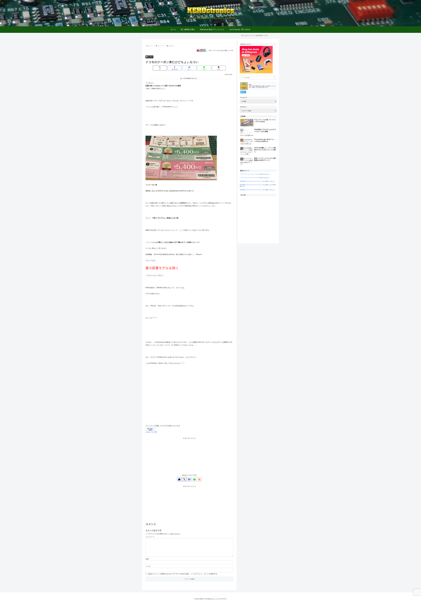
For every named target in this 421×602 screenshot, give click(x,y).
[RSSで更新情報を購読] (199, 479)
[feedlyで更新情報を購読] (194, 479)
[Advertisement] (189, 455)
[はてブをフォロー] (189, 479)
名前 (147, 559)
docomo (150, 57)
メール (147, 566)
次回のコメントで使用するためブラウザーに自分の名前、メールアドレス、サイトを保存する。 (183, 574)
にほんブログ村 (151, 432)
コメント (149, 537)
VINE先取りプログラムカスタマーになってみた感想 (254, 181)
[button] (219, 68)
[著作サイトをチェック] (179, 479)
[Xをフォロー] (184, 479)
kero (266, 174)
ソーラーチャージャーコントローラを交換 (251, 174)
